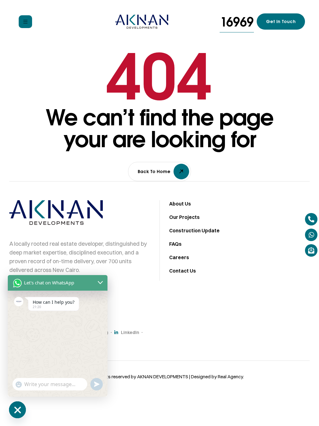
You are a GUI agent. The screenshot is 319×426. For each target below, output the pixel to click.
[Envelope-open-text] (311, 250)
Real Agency (230, 377)
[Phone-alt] (311, 219)
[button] (237, 21)
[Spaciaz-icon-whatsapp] (311, 235)
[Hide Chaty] (17, 409)
